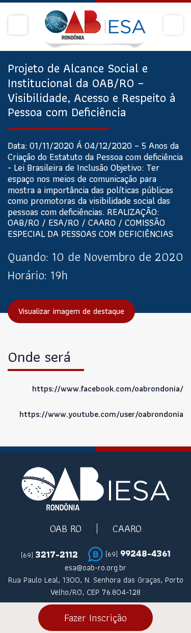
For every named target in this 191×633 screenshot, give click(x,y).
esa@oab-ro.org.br (95, 568)
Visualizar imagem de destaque (71, 311)
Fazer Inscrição (95, 618)
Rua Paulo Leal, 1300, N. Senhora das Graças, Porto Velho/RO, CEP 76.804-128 (95, 586)
